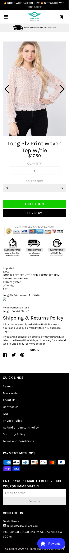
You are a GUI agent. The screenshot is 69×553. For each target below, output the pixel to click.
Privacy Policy (12, 420)
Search (8, 386)
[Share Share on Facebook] (5, 356)
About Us (9, 400)
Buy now (34, 213)
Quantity (34, 163)
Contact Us (10, 407)
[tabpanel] (34, 88)
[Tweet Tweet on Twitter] (14, 356)
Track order (11, 393)
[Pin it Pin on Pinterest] (22, 356)
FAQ (5, 414)
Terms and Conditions (18, 441)
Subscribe (34, 501)
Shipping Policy (14, 434)
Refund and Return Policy (21, 427)
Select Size (35, 181)
